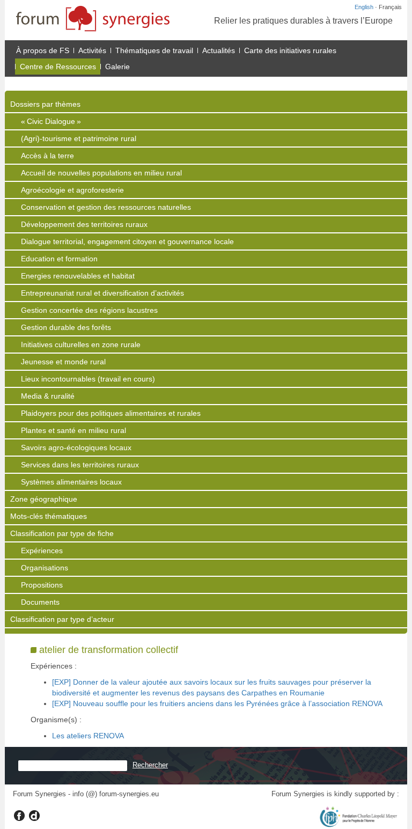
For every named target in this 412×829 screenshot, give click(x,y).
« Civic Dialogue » (51, 121)
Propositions (42, 585)
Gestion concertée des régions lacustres (89, 310)
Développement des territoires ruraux (84, 224)
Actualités (218, 50)
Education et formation (59, 258)
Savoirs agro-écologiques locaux (76, 447)
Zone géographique (43, 499)
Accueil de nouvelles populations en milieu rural (101, 172)
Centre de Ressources (58, 66)
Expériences (42, 550)
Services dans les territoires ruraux (80, 464)
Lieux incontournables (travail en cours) (88, 379)
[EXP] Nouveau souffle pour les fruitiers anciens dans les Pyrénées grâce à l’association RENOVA (217, 703)
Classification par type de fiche (62, 533)
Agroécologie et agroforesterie (72, 190)
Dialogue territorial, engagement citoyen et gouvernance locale (127, 241)
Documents (40, 602)
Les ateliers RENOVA (88, 735)
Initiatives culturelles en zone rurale (81, 344)
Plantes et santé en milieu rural (73, 430)
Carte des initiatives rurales (290, 50)
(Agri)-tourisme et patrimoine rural (78, 138)
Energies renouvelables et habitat (78, 276)
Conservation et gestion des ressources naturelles (106, 207)
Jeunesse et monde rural (63, 361)
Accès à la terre (47, 155)
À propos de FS (42, 50)
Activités (92, 50)
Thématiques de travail (154, 50)
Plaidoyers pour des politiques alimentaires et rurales (111, 413)
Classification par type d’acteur (62, 619)
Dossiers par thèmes (45, 104)
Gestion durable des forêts (66, 327)
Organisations (44, 567)
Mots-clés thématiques (48, 516)
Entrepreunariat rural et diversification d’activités (102, 293)
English (364, 7)
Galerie (117, 66)
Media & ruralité (48, 396)
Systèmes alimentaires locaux (71, 482)
